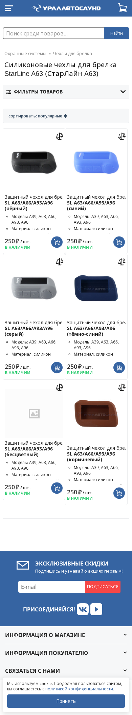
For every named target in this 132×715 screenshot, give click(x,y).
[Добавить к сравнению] (60, 135)
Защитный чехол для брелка (37, 203)
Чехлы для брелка (72, 53)
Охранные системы (25, 53)
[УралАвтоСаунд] (66, 7)
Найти (116, 33)
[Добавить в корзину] (58, 239)
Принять (66, 701)
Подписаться (102, 586)
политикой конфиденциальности (79, 689)
